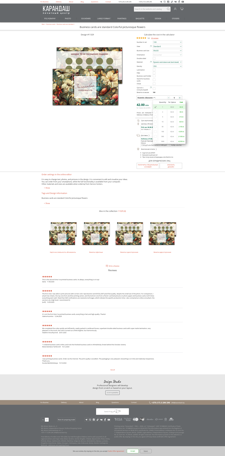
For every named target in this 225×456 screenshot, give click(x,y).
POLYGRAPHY (49, 18)
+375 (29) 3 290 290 (124, 2)
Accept (132, 451)
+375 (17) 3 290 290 (145, 2)
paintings (121, 18)
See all (112, 370)
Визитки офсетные (96, 252)
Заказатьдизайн (171, 166)
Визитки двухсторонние (162, 252)
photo (68, 18)
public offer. (118, 437)
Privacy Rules (151, 437)
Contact (108, 2)
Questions (94, 2)
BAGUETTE (140, 18)
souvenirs (86, 18)
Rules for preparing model (66, 420)
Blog (82, 2)
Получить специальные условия (148, 166)
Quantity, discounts (145, 98)
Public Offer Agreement (167, 437)
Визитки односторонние (129, 252)
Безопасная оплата (148, 149)
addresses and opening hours (58, 445)
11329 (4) (122, 211)
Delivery (59, 2)
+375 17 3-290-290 (47, 432)
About (71, 2)
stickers (175, 18)
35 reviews (154, 38)
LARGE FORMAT (103, 18)
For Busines (44, 2)
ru (43, 420)
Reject (146, 451)
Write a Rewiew (114, 266)
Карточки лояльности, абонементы (63, 252)
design (158, 18)
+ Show (47, 188)
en (47, 420)
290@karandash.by (178, 403)
